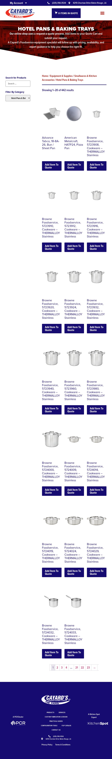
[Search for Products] (18, 84)
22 (82, 667)
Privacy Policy (47, 744)
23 (88, 667)
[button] (102, 13)
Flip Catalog (66, 725)
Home (45, 76)
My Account (16, 3)
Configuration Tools (49, 725)
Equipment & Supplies (61, 76)
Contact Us (56, 730)
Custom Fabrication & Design (56, 716)
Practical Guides (56, 721)
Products (50, 712)
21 (76, 667)
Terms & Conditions (62, 744)
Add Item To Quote (51, 166)
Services (62, 712)
